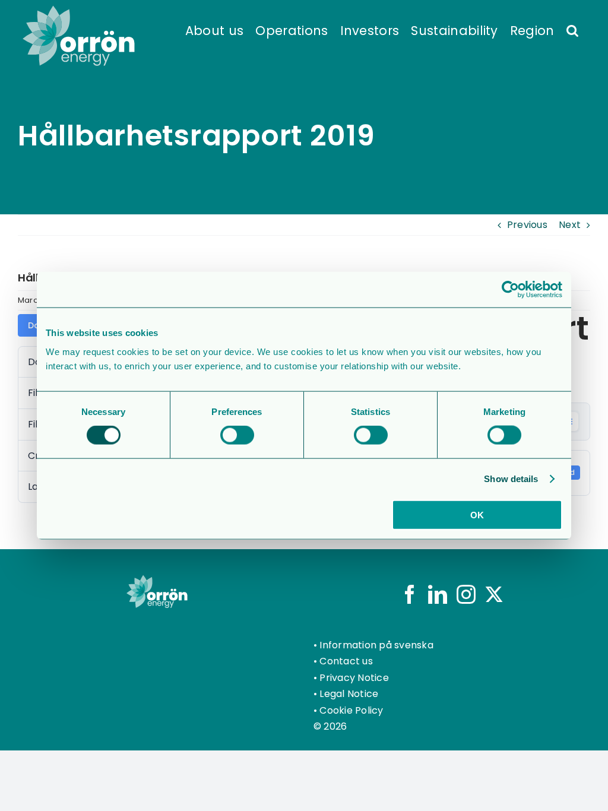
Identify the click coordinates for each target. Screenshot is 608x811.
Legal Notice (348, 694)
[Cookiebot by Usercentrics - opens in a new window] (510, 290)
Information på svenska (376, 645)
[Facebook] (409, 594)
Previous (527, 225)
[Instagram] (466, 594)
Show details (511, 479)
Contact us (345, 661)
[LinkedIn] (437, 594)
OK (477, 514)
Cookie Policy (351, 710)
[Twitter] (494, 594)
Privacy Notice (353, 678)
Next (570, 225)
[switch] (237, 435)
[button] (572, 29)
